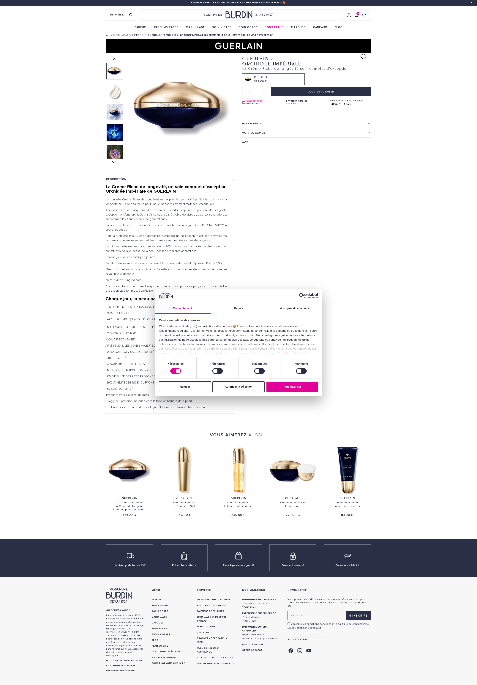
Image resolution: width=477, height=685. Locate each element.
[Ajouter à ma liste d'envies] (363, 57)
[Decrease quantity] (247, 91)
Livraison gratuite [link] (130, 565)
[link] (140, 27)
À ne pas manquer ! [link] (163, 657)
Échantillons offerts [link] (184, 565)
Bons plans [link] (159, 628)
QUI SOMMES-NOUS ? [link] (118, 610)
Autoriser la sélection (238, 386)
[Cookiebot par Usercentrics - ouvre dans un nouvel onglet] (302, 295)
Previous (114, 59)
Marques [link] (157, 622)
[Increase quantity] (267, 91)
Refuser (185, 386)
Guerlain (130, 498)
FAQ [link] (199, 648)
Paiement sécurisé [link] (293, 565)
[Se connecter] (349, 15)
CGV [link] (108, 665)
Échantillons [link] (206, 626)
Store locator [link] (252, 650)
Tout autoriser (292, 386)
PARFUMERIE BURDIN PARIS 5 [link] (259, 613)
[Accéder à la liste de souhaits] (364, 14)
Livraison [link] (203, 599)
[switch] (217, 371)
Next (114, 162)
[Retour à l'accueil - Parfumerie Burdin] (238, 15)
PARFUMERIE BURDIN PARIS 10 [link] (259, 599)
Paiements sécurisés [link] (210, 611)
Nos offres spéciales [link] (165, 651)
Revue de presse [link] (252, 644)
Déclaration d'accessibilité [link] (215, 663)
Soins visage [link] (159, 605)
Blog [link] (154, 640)
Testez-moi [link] (204, 632)
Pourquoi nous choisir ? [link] (168, 663)
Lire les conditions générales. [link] (305, 627)
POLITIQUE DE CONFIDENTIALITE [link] (124, 660)
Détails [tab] (238, 308)
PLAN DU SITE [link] (159, 646)
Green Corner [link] (160, 634)
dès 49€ (296, 102)
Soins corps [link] (159, 611)
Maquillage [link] (159, 617)
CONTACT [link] (203, 657)
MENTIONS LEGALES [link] (124, 665)
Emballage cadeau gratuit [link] (238, 565)
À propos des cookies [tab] (294, 308)
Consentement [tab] (182, 308)
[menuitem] (140, 27)
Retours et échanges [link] (211, 605)
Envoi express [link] (221, 599)
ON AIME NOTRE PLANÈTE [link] (120, 670)
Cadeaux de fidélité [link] (347, 565)
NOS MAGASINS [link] (253, 590)
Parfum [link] (156, 599)
